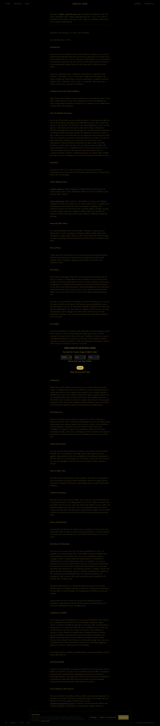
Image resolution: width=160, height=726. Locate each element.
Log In (88, 372)
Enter (80, 368)
